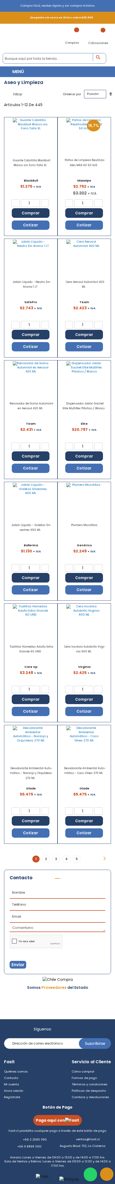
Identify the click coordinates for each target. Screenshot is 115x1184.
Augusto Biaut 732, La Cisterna (82, 1146)
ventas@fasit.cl (88, 1139)
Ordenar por (72, 94)
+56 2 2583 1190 (35, 1139)
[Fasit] (34, 38)
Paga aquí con (50, 1120)
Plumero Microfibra (84, 525)
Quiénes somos (16, 1071)
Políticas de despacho (89, 1091)
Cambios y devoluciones (90, 1097)
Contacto (11, 1078)
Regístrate (12, 1097)
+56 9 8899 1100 (29, 1146)
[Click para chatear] (90, 1174)
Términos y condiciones (90, 1084)
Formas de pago (84, 1078)
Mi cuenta (11, 1084)
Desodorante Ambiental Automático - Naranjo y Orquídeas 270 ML (31, 773)
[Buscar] (100, 57)
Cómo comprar (83, 1071)
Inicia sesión (13, 1091)
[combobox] (54, 58)
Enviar (17, 965)
